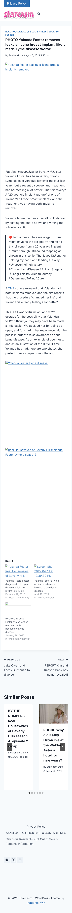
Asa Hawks (15, 55)
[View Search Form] (39, 14)
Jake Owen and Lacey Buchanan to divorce (17, 667)
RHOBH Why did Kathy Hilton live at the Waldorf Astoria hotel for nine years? (53, 745)
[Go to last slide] (9, 747)
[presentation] (53, 714)
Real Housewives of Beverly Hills (26, 31)
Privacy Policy (17, 3)
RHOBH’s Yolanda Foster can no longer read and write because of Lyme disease (16, 625)
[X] (13, 860)
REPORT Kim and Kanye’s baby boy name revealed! (56, 667)
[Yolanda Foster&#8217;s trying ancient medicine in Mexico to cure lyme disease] (47, 571)
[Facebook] (7, 860)
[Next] (62, 747)
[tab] (29, 793)
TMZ (11, 288)
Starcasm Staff (55, 766)
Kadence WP (36, 902)
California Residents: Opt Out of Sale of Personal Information (32, 841)
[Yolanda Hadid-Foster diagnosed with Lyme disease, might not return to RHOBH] (18, 571)
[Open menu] (65, 14)
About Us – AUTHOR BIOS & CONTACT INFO (36, 833)
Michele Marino (19, 752)
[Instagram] (20, 860)
